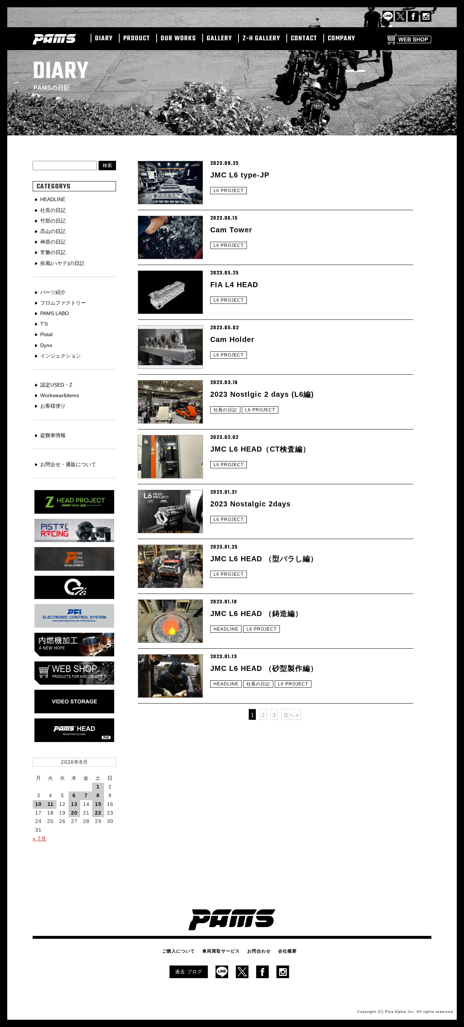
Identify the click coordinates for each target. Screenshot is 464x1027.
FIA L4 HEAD (234, 285)
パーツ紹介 (53, 292)
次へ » (291, 715)
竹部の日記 (53, 221)
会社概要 (287, 951)
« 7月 (39, 838)
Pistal (46, 334)
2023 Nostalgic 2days (250, 504)
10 (38, 804)
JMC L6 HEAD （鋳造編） (256, 614)
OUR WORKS (178, 38)
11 (50, 804)
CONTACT (304, 38)
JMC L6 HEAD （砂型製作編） (264, 668)
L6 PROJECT (229, 190)
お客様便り (53, 406)
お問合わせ (259, 951)
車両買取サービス (221, 951)
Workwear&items (59, 395)
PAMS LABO (54, 313)
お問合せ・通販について (68, 464)
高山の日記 (53, 231)
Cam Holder (232, 339)
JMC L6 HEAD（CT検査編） (260, 449)
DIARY (104, 38)
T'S (44, 324)
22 (98, 813)
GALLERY (219, 38)
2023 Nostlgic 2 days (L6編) (262, 394)
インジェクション (60, 356)
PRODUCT (136, 38)
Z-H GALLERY (261, 38)
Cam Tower (231, 230)
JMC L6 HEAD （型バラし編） (264, 559)
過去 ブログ (188, 971)
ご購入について (178, 951)
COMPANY (341, 38)
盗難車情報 (53, 435)
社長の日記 (225, 409)
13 (74, 804)
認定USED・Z (56, 385)
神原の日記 (53, 242)
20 (74, 813)
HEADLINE (226, 629)
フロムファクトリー (63, 303)
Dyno (46, 345)
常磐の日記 (53, 252)
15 (98, 804)
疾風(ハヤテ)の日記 (62, 263)
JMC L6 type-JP (239, 175)
